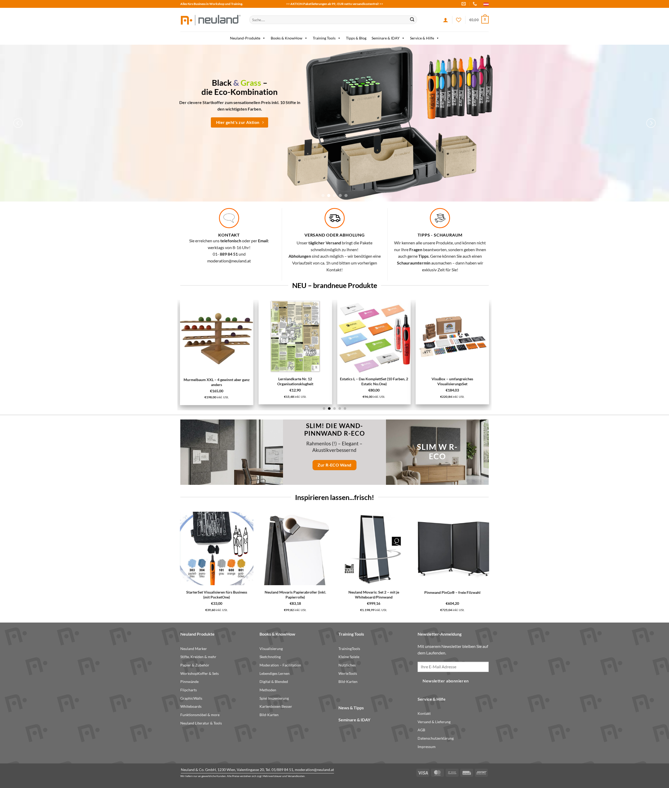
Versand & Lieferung (434, 722)
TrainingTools (349, 648)
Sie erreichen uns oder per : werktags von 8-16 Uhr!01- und (229, 247)
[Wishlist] (458, 20)
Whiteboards (190, 706)
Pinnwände (189, 681)
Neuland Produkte (197, 633)
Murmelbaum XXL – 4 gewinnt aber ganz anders (217, 382)
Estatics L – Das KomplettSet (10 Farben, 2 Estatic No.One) (374, 381)
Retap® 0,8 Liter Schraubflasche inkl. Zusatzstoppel (367, 594)
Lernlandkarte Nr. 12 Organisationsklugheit (295, 381)
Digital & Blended (273, 681)
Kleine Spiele (348, 656)
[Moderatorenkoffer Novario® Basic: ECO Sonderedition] (440, 548)
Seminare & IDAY (386, 38)
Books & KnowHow (286, 38)
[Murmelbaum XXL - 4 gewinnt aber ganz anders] (216, 337)
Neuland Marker (193, 648)
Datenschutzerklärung (436, 738)
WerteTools (347, 673)
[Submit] (412, 19)
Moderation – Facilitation (280, 665)
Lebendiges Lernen (274, 673)
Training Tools (324, 38)
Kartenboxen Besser (275, 706)
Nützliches (347, 665)
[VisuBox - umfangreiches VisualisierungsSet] (452, 336)
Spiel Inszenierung (274, 698)
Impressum (427, 746)
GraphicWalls (191, 698)
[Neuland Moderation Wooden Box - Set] (291, 548)
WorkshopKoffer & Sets (199, 673)
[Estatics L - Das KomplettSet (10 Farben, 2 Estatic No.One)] (374, 336)
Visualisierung (271, 648)
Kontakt (424, 713)
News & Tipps (351, 707)
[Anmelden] (445, 20)
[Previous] (18, 123)
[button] (479, 20)
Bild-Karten (269, 714)
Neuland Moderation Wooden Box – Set (291, 592)
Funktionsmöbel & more (200, 714)
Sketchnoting (270, 656)
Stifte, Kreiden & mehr (198, 656)
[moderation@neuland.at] (464, 4)
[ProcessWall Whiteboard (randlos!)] (214, 548)
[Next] (651, 123)
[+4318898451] (475, 4)
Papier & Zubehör (194, 665)
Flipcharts (188, 690)
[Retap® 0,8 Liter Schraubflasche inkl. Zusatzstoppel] (366, 548)
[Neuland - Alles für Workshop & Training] (210, 19)
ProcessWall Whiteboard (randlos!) (215, 592)
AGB (421, 730)
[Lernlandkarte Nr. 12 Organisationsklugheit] (295, 336)
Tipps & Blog (356, 38)
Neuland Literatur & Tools (201, 723)
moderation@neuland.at (229, 260)
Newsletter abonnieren (446, 680)
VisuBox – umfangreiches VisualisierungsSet (452, 381)
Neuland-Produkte (245, 38)
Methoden (267, 690)
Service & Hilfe (422, 38)
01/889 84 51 (282, 769)
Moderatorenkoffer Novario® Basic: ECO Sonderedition (440, 594)
